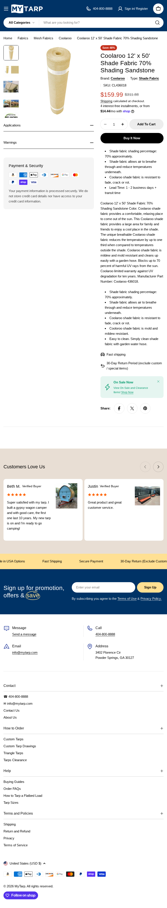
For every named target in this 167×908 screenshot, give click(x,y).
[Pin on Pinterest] (145, 408)
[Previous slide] (145, 467)
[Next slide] (158, 467)
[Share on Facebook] (119, 408)
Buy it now (132, 138)
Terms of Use (127, 598)
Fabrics (23, 38)
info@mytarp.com (25, 652)
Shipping (106, 101)
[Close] (158, 381)
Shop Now (127, 392)
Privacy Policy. (151, 598)
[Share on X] (132, 408)
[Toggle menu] (6, 8)
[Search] (157, 22)
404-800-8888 (105, 634)
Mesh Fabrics (43, 38)
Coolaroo (65, 38)
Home (7, 38)
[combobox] (83, 22)
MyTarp (20, 886)
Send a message (24, 634)
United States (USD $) (25, 863)
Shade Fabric (149, 78)
